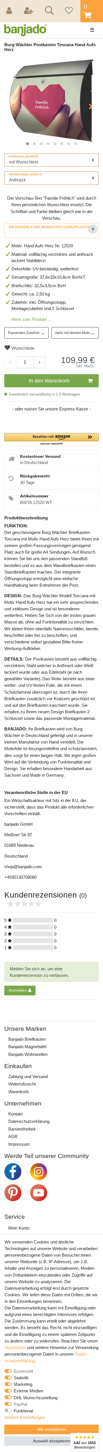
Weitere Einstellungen (25, 1417)
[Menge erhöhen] (39, 362)
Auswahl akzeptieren (51, 1441)
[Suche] (48, 11)
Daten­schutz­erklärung (28, 1121)
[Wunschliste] (68, 11)
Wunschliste (22, 348)
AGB (12, 1136)
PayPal (20, 1404)
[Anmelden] (10, 11)
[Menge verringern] (10, 362)
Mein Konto (18, 1228)
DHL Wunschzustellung (36, 1397)
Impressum (19, 1144)
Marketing (23, 1384)
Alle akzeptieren (51, 1429)
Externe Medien (28, 1390)
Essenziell (23, 1371)
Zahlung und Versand (28, 1076)
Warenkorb (18, 1091)
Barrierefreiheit (21, 1129)
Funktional (23, 1410)
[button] (51, 439)
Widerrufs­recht (22, 1084)
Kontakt (15, 1113)
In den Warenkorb (49, 381)
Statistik (21, 1377)
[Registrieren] (29, 11)
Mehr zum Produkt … (31, 319)
